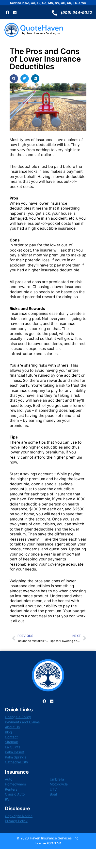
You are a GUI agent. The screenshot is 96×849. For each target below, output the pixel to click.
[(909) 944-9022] (54, 13)
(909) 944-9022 (76, 12)
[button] (14, 78)
